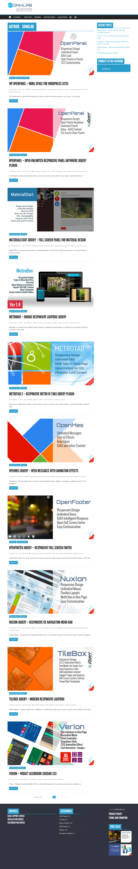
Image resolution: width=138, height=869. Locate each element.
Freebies (37, 17)
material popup (58, 246)
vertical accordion (42, 779)
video (78, 323)
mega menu (37, 628)
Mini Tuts (28, 17)
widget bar (60, 779)
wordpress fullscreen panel (77, 89)
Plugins (17, 17)
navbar (53, 171)
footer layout (34, 553)
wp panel (17, 92)
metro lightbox (49, 705)
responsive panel (52, 89)
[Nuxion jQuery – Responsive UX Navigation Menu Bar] (51, 571)
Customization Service (16, 822)
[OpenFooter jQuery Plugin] (120, 837)
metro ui (50, 399)
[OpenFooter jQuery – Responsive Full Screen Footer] (51, 496)
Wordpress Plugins (22, 78)
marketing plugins (61, 476)
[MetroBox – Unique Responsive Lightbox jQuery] (51, 266)
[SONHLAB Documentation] (10, 17)
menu (48, 171)
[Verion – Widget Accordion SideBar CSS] (51, 722)
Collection (62, 17)
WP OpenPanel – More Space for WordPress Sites (38, 83)
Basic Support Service (16, 816)
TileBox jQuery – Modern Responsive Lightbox (36, 699)
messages (70, 476)
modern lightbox (59, 705)
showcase (73, 323)
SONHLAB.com (119, 809)
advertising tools (38, 476)
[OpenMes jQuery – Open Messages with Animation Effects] (51, 420)
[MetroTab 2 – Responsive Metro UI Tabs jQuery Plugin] (51, 343)
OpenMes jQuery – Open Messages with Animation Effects (43, 470)
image (45, 323)
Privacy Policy (115, 814)
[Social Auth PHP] (120, 849)
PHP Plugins (63, 826)
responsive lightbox (40, 89)
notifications (77, 476)
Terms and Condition (118, 818)
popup (84, 476)
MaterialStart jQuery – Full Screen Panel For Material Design (47, 240)
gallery (41, 323)
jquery (39, 171)
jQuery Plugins (14, 155)
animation (46, 476)
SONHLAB (28, 89)
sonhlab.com (106, 69)
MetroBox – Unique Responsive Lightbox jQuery (37, 317)
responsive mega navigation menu (78, 628)
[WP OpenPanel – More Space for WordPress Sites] (51, 32)
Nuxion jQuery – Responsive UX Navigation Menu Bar (41, 622)
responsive (70, 171)
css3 (37, 399)
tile (64, 399)
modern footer (68, 553)
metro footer (59, 553)
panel (65, 171)
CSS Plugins (14, 768)
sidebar (33, 779)
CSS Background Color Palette (107, 53)
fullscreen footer (50, 553)
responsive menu (14, 630)
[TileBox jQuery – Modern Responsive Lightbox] (51, 648)
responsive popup (63, 89)
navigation (59, 171)
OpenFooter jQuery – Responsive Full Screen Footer (40, 547)
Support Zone (49, 17)
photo (60, 323)
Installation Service (16, 819)
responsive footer (78, 553)
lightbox (44, 171)
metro (45, 399)
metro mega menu (47, 628)
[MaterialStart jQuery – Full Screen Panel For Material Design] (51, 189)
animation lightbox (39, 705)
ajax (35, 171)
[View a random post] (75, 17)
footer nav (42, 553)
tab (87, 171)
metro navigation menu (60, 628)
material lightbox (39, 246)
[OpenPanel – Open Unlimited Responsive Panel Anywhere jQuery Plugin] (51, 109)
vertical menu (52, 779)
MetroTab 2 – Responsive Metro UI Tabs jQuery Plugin (41, 394)
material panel (49, 246)
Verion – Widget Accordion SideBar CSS (33, 773)
